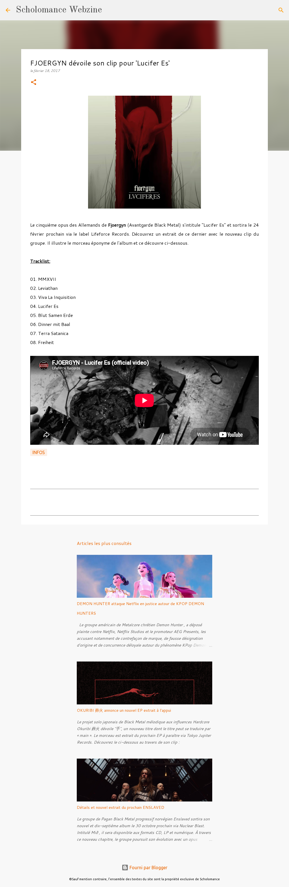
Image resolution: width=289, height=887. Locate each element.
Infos (38, 452)
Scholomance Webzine (59, 10)
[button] (33, 82)
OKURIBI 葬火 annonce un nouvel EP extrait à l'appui (124, 710)
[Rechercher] (109, 10)
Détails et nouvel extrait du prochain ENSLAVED (120, 807)
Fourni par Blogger (147, 867)
